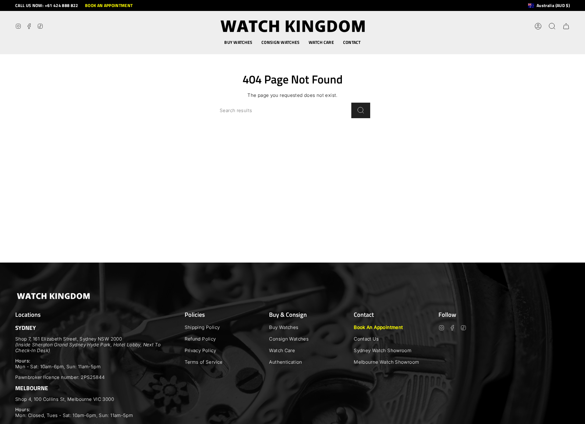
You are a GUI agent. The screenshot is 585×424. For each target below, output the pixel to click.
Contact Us (366, 339)
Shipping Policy (202, 327)
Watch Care (282, 350)
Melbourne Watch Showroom (386, 362)
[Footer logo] (53, 296)
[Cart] (566, 26)
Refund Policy (200, 339)
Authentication (285, 362)
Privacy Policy (200, 350)
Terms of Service (204, 362)
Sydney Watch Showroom (382, 350)
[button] (238, 42)
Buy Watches (283, 327)
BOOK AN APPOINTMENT (109, 5)
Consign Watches (289, 339)
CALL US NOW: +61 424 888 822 (46, 5)
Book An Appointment (378, 327)
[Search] (360, 110)
